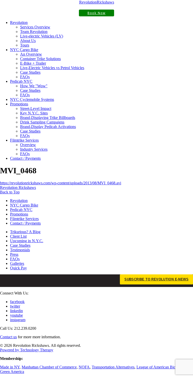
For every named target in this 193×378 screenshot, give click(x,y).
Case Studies (30, 72)
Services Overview (35, 27)
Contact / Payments (25, 158)
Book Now (96, 13)
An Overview (31, 54)
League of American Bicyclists (160, 367)
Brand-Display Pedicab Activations (48, 126)
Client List (18, 236)
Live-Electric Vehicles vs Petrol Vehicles (52, 68)
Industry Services (33, 149)
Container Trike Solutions (40, 59)
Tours (24, 45)
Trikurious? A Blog (25, 232)
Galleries (17, 263)
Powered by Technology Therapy (26, 350)
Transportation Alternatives (113, 367)
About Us (28, 40)
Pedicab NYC (21, 81)
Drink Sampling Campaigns (42, 122)
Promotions (19, 104)
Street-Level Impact (35, 108)
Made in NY (10, 367)
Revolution (19, 22)
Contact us (8, 337)
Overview (28, 145)
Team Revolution (33, 31)
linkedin (16, 311)
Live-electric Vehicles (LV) (41, 36)
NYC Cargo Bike (24, 50)
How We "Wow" (33, 86)
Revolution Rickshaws (18, 187)
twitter (15, 306)
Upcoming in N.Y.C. (26, 241)
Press (14, 254)
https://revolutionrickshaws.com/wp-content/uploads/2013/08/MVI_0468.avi (60, 183)
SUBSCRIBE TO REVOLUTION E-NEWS (156, 279)
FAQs (25, 77)
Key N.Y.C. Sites (34, 113)
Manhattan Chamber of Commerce (49, 367)
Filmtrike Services (24, 140)
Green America (12, 371)
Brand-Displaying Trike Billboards (47, 117)
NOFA (84, 367)
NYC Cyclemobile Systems (32, 99)
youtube (16, 315)
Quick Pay (18, 268)
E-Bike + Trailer (33, 63)
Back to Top (10, 192)
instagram (17, 320)
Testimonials (20, 250)
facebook (17, 302)
